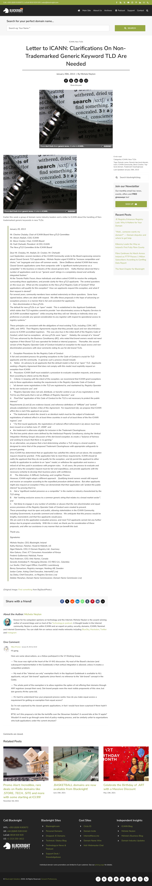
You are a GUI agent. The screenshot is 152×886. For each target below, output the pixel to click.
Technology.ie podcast (62, 623)
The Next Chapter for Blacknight (129, 269)
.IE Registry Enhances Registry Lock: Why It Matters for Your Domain (129, 222)
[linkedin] (140, 2)
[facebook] (117, 2)
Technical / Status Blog (56, 840)
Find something (25, 589)
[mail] (144, 2)
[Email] (86, 80)
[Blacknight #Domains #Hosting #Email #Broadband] (16, 843)
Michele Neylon (88, 74)
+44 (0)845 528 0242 (17, 831)
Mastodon (94, 629)
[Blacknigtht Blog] (78, 10)
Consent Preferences (49, 879)
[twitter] (124, 2)
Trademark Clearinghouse (133, 167)
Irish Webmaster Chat (93, 845)
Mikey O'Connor (16, 647)
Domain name (123, 162)
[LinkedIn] (76, 80)
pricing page (99, 865)
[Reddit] (72, 601)
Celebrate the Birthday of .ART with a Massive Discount (126, 764)
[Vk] (97, 601)
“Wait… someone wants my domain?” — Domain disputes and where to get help (130, 235)
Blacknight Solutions (12, 879)
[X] (71, 80)
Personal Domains (54, 831)
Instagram (11, 632)
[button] (147, 10)
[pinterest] (136, 2)
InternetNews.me (91, 835)
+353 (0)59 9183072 (15, 2)
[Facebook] (66, 80)
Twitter (103, 629)
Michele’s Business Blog (132, 835)
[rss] (120, 2)
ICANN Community (125, 164)
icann (116, 164)
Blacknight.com (53, 826)
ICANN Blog (127, 826)
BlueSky (85, 629)
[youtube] (128, 2)
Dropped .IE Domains (55, 835)
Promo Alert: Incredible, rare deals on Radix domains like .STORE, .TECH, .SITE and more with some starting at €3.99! (26, 764)
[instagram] (132, 2)
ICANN (71, 42)
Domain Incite (90, 831)
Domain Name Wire (92, 840)
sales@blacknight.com (50, 2)
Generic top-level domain (138, 162)
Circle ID (87, 826)
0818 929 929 (34, 2)
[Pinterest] (92, 601)
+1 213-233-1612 (15, 838)
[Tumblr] (87, 601)
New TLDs (79, 42)
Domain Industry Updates (133, 840)
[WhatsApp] (81, 80)
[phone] (148, 2)
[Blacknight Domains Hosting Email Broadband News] (13, 9)
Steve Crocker (138, 164)
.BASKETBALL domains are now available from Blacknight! (76, 764)
